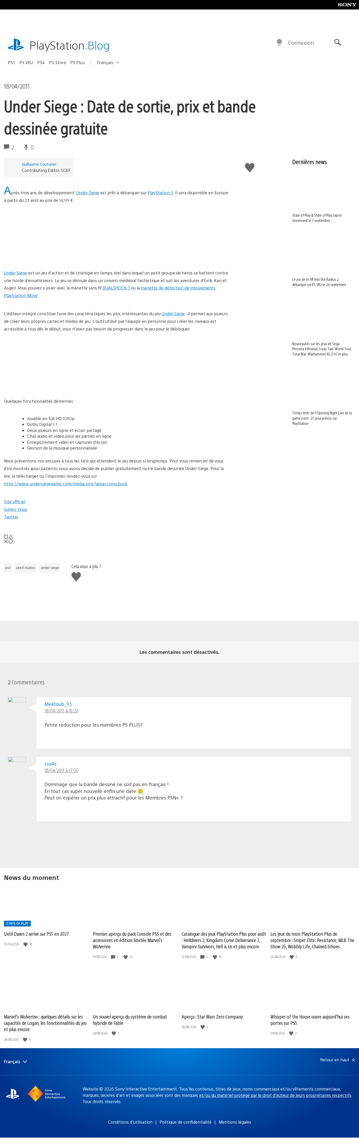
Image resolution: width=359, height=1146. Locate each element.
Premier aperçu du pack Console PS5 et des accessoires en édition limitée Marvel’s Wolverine (132, 940)
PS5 (11, 62)
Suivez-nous (15, 509)
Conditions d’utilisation (130, 1122)
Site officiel (14, 501)
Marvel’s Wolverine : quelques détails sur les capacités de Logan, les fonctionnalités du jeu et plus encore (45, 1022)
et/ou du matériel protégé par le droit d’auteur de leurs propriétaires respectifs (275, 1095)
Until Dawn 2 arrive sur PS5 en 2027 (36, 934)
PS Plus (77, 62)
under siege (50, 568)
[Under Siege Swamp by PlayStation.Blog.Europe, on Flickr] (44, 254)
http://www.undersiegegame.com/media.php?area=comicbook (65, 483)
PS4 (41, 62)
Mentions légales (235, 1122)
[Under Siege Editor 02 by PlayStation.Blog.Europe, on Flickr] (44, 383)
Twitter (11, 516)
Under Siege (87, 192)
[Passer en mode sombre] (279, 42)
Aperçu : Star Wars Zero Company (212, 1016)
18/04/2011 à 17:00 (61, 770)
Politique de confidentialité (186, 1122)
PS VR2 (26, 62)
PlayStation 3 (160, 192)
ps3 (8, 568)
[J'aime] (26, 944)
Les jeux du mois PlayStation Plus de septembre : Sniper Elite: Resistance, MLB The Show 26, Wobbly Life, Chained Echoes (312, 940)
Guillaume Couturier (39, 163)
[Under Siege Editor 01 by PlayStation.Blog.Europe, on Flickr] (125, 383)
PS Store (57, 62)
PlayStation (69, 45)
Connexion (301, 42)
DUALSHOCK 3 (116, 288)
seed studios (25, 568)
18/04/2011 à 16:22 (61, 710)
